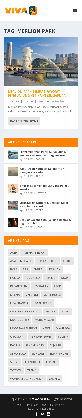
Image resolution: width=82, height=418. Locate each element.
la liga (15, 294)
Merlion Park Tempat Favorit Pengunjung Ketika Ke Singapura (37, 93)
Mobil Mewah (44, 320)
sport (14, 362)
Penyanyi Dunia (41, 336)
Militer (50, 311)
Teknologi (32, 362)
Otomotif (17, 336)
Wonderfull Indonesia (26, 379)
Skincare (37, 353)
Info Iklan (33, 405)
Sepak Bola (18, 353)
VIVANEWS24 (40, 399)
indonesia (33, 278)
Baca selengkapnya (24, 121)
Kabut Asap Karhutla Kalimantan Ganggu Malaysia (41, 170)
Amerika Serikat (34, 252)
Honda (15, 278)
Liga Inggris (52, 294)
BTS (25, 269)
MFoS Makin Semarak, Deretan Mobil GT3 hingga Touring (44, 204)
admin (16, 101)
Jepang (50, 278)
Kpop (57, 286)
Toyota (16, 370)
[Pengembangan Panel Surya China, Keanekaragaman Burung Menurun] (13, 154)
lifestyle (31, 294)
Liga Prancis (19, 303)
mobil (65, 311)
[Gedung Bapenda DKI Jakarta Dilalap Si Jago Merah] (13, 222)
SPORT (39, 210)
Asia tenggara (20, 261)
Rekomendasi (34, 345)
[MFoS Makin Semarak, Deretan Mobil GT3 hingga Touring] (13, 205)
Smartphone (59, 353)
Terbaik (51, 362)
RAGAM (40, 159)
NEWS (40, 101)
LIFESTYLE (41, 193)
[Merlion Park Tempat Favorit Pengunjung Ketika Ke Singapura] (41, 61)
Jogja (64, 278)
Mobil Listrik (19, 320)
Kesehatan (40, 286)
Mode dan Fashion (23, 328)
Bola (13, 269)
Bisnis (67, 261)
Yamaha (54, 379)
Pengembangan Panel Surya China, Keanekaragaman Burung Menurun (43, 153)
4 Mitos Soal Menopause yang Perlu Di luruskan (44, 187)
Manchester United (24, 311)
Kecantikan (18, 286)
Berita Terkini (47, 261)
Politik (63, 336)
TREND (39, 176)
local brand (42, 303)
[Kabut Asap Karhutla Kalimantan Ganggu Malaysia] (13, 171)
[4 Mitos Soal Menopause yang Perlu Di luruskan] (13, 188)
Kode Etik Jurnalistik (53, 405)
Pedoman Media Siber (41, 409)
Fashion (55, 269)
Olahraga (63, 328)
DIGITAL (38, 269)
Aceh (13, 252)
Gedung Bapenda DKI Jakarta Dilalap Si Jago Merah (45, 221)
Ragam (15, 345)
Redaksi (19, 405)
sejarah (55, 345)
